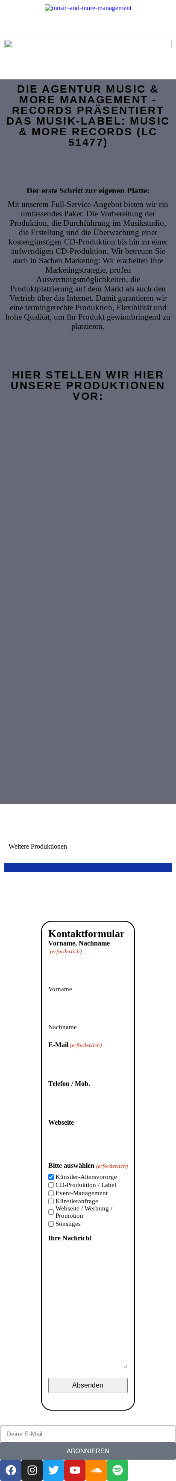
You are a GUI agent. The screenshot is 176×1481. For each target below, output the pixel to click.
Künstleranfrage (77, 1201)
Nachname (62, 1027)
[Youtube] (74, 1470)
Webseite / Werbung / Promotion (84, 1212)
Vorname (60, 989)
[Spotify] (117, 1470)
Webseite (61, 1122)
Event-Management (82, 1193)
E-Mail (74, 1044)
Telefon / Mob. (69, 1083)
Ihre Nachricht (69, 1238)
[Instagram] (32, 1470)
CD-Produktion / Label (86, 1184)
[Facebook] (10, 1470)
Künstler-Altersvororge (86, 1176)
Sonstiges (68, 1223)
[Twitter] (53, 1470)
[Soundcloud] (96, 1470)
